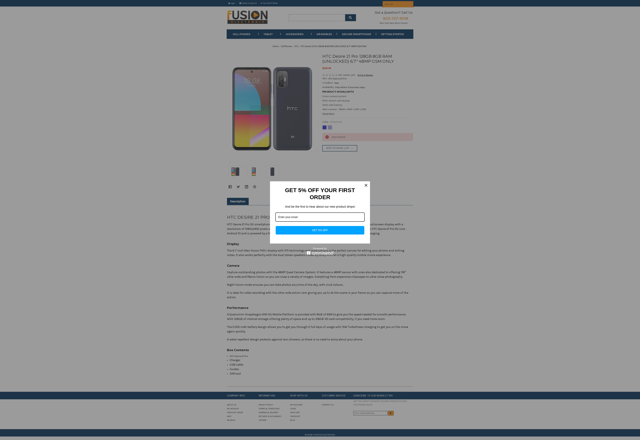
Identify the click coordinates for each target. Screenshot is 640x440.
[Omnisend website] (320, 251)
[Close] (366, 185)
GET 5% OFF (320, 230)
